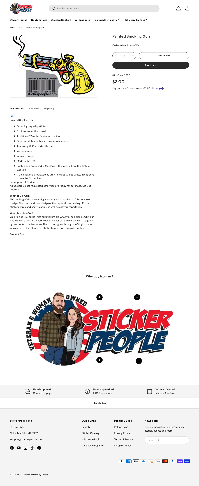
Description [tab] (17, 108)
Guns (20, 28)
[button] (187, 8)
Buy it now (150, 65)
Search (86, 427)
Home (12, 28)
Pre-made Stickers (105, 20)
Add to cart (164, 55)
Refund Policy (122, 427)
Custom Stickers (61, 20)
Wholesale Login (91, 439)
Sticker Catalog (90, 433)
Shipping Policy (123, 445)
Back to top (99, 403)
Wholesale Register (93, 445)
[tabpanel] (53, 175)
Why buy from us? (136, 20)
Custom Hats (39, 20)
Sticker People (23, 474)
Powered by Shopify (39, 474)
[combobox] (104, 8)
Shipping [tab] (49, 108)
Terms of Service (123, 439)
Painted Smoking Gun (34, 28)
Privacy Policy (122, 433)
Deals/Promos (18, 20)
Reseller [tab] (34, 108)
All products (82, 20)
